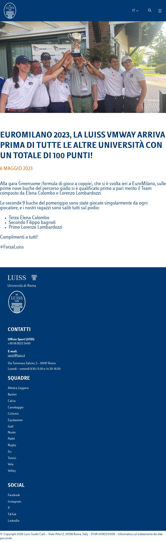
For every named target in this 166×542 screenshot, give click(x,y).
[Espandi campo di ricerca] (149, 10)
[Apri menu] (160, 10)
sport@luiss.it (16, 355)
